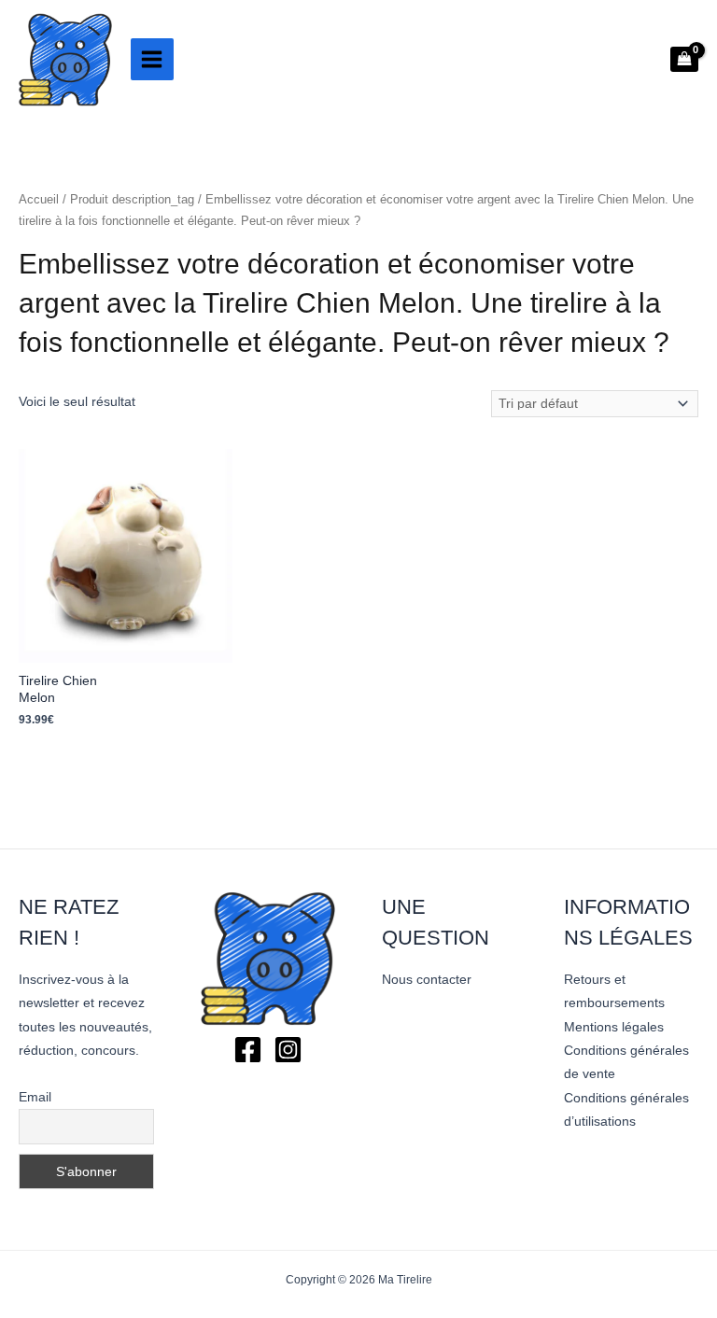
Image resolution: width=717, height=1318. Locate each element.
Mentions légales (614, 1027)
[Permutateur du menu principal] (152, 59)
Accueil (39, 199)
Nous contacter (426, 980)
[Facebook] (247, 1049)
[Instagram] (288, 1049)
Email (35, 1096)
